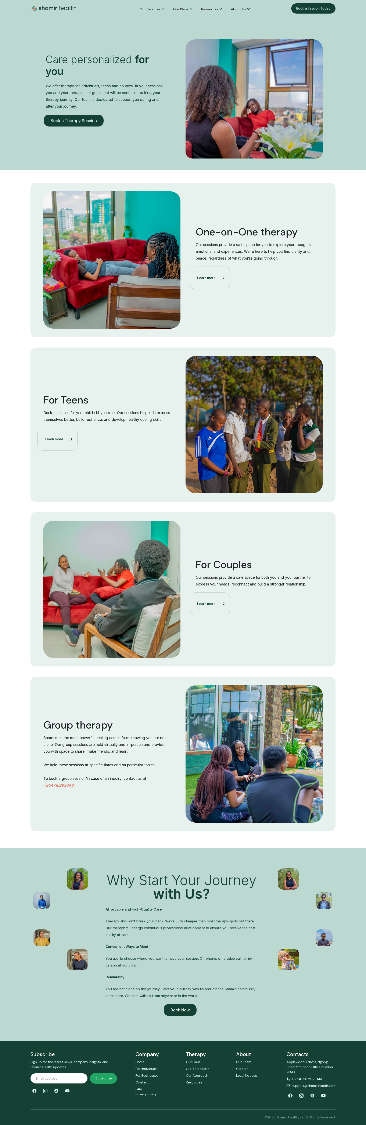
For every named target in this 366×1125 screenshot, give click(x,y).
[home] (64, 8)
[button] (152, 9)
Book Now (180, 1010)
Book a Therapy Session (74, 120)
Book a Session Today (313, 8)
